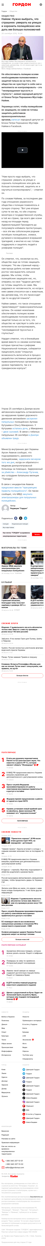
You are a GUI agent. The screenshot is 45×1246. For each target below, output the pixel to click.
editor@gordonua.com (14, 1167)
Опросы (25, 1051)
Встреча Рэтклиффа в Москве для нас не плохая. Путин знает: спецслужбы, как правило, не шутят (22, 666)
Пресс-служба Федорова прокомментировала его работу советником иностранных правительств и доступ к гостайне (24, 788)
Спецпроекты (27, 1059)
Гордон (4, 11)
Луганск (5, 1096)
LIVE (24, 1036)
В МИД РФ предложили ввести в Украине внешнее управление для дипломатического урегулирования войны (25, 774)
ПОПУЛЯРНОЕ (9, 752)
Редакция (5, 1135)
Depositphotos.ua (36, 1197)
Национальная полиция (20, 524)
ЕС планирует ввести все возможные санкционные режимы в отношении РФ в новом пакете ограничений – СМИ (20, 923)
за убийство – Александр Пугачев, (20, 472)
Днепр (4, 1089)
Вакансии (5, 1131)
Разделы (25, 1012)
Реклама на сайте (8, 1139)
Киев (3, 1069)
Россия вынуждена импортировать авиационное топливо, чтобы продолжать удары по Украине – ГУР (22, 880)
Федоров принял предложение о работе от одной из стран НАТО (25, 800)
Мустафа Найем (8, 527)
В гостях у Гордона (29, 1024)
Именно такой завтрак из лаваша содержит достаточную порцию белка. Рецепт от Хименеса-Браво (23, 973)
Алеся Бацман (31, 1098)
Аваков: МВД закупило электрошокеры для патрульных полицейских (13, 568)
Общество (13, 11)
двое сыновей (10, 431)
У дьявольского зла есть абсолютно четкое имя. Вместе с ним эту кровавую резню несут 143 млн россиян (22, 629)
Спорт (4, 1032)
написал (15, 119)
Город (4, 1065)
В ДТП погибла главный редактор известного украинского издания (21, 984)
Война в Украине (8, 1017)
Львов (4, 1073)
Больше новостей (22, 939)
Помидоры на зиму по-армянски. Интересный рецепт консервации (21, 962)
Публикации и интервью (31, 1020)
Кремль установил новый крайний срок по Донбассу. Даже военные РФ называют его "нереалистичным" (24, 811)
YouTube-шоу (27, 1055)
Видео (24, 1047)
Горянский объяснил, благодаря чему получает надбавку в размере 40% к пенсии (13, 603)
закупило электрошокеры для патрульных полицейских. (19, 497)
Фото (24, 1043)
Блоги (24, 1028)
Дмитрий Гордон (33, 1069)
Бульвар (7, 582)
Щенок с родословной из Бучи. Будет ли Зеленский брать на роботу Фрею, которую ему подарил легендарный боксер (24, 995)
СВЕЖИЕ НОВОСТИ (11, 832)
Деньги (4, 1024)
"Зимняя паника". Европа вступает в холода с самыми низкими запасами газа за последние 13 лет (22, 851)
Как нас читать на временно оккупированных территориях (8, 1150)
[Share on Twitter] (20, 518)
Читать (37, 534)
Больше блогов (22, 675)
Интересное (6, 1055)
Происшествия (7, 1047)
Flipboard (29, 1106)
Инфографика (7, 1051)
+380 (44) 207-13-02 (14, 1164)
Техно (4, 1040)
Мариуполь (6, 1092)
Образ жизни (7, 1043)
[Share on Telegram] (25, 518)
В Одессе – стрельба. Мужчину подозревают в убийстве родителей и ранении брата (22, 871)
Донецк (5, 1081)
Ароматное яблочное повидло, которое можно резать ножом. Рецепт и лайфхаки (25, 952)
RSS (27, 1110)
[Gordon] (22, 5)
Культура (5, 1036)
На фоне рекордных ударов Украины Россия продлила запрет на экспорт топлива (21, 933)
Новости (5, 1012)
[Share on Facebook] (15, 518)
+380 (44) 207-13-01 (14, 1161)
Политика (18, 573)
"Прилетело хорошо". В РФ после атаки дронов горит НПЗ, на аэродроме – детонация (26, 840)
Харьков (5, 1085)
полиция (6, 524)
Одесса (4, 1077)
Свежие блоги (10, 623)
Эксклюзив (26, 1040)
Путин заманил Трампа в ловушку (20, 657)
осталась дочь (20, 428)
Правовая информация (10, 1142)
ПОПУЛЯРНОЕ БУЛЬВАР (14, 945)
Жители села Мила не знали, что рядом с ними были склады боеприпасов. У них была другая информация (22, 890)
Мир (3, 1028)
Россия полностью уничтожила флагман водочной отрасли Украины (22, 649)
